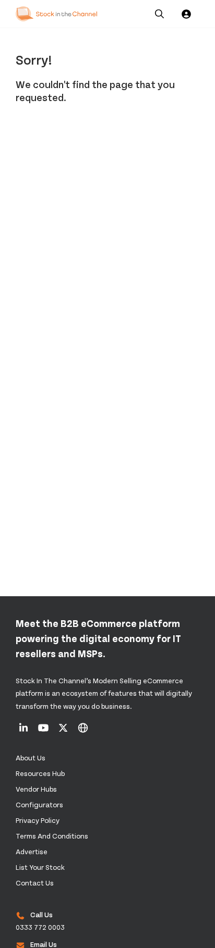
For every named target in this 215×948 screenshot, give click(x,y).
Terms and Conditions (52, 835)
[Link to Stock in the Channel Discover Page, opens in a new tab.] (83, 731)
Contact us (35, 882)
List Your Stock (40, 867)
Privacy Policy (37, 820)
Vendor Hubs (36, 788)
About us (30, 757)
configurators (39, 804)
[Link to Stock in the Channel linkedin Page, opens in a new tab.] (24, 731)
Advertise (31, 851)
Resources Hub (40, 773)
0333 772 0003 (40, 927)
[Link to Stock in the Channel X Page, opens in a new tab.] (64, 731)
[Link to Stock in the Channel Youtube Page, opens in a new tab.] (44, 731)
